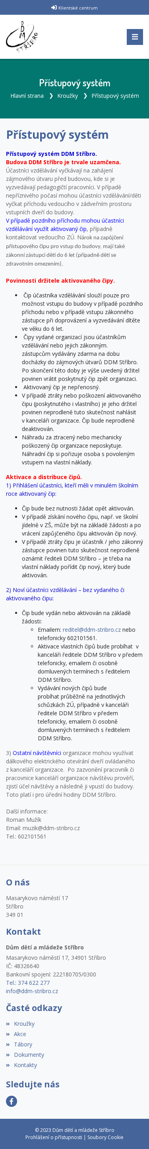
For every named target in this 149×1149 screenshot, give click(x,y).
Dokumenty (29, 1054)
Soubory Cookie (105, 1137)
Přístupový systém (115, 95)
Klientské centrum (78, 8)
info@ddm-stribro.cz (32, 991)
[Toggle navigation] (135, 37)
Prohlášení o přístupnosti (53, 1137)
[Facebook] (11, 1101)
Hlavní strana (27, 95)
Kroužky (67, 95)
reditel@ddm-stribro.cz (92, 629)
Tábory (23, 1044)
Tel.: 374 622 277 (28, 982)
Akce (20, 1034)
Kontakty (25, 1065)
